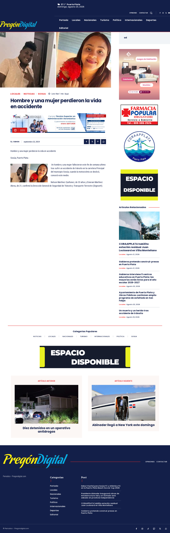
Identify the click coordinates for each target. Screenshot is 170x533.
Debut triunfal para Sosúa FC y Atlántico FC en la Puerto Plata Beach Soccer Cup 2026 (101, 487)
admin (16, 142)
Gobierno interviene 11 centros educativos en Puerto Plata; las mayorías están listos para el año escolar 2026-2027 (137, 278)
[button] (151, 13)
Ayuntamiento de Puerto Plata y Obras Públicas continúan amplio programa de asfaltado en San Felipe (137, 296)
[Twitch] (154, 529)
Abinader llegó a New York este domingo (123, 425)
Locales (15, 94)
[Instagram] (163, 13)
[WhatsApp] (103, 141)
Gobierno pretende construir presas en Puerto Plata (139, 263)
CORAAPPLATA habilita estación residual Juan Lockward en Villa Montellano (138, 247)
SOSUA (42, 94)
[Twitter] (166, 13)
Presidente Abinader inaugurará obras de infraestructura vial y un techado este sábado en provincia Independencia (100, 495)
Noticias (29, 94)
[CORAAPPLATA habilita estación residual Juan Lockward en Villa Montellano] (139, 226)
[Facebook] (160, 13)
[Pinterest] (97, 141)
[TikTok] (148, 529)
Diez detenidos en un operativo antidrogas (46, 430)
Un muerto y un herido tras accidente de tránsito (134, 312)
